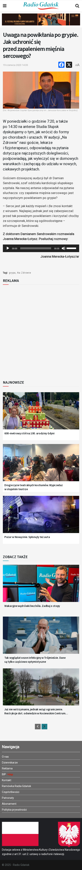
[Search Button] (77, 6)
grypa (12, 272)
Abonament (9, 803)
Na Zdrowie (24, 272)
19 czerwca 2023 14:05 (15, 65)
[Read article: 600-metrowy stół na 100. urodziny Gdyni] (41, 413)
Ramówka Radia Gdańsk (16, 786)
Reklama (7, 768)
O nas (5, 756)
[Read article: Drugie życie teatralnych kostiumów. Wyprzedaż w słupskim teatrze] (41, 465)
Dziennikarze (10, 762)
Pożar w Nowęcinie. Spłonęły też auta (27, 537)
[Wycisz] (63, 248)
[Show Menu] (4, 6)
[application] (41, 248)
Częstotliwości (10, 791)
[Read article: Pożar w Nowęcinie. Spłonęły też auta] (41, 517)
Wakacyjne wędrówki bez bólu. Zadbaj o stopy (32, 606)
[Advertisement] (41, 331)
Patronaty (8, 797)
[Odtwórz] (8, 248)
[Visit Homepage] (41, 6)
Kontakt (6, 780)
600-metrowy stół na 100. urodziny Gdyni (29, 433)
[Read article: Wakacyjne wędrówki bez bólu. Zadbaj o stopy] (41, 586)
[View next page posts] (44, 726)
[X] (69, 65)
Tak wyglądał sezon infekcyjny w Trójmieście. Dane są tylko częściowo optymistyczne (34, 659)
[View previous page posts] (38, 726)
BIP (4, 774)
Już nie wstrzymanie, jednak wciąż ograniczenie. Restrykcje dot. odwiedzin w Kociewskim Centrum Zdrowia (34, 711)
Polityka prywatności (14, 809)
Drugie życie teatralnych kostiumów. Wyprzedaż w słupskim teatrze (33, 487)
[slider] (72, 248)
